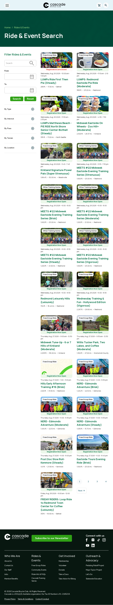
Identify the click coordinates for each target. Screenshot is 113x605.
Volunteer (62, 565)
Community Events (39, 570)
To (5, 84)
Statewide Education (94, 579)
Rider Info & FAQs (39, 574)
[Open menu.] (7, 5)
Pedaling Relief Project (95, 565)
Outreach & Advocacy (93, 558)
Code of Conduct (42, 599)
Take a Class (64, 574)
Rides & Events (21, 27)
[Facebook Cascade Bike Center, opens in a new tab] (87, 540)
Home (7, 27)
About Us (8, 561)
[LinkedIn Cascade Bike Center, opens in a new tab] (93, 545)
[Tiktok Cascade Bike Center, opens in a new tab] (98, 540)
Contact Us (8, 565)
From (6, 71)
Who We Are (12, 556)
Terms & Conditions (25, 599)
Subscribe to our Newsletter (51, 538)
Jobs (6, 574)
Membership (64, 561)
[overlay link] (56, 70)
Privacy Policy (10, 599)
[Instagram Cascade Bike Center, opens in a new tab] (104, 540)
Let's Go (89, 574)
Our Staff (7, 570)
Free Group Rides (39, 565)
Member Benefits (11, 579)
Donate (61, 570)
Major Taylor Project (94, 570)
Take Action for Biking (67, 579)
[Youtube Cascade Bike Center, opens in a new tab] (87, 545)
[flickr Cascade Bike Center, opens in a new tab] (93, 540)
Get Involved (67, 556)
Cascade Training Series (38, 579)
